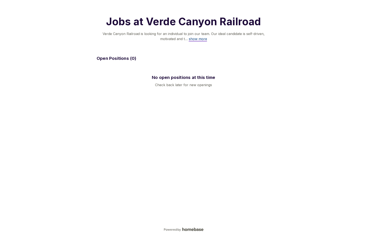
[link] (198, 39)
